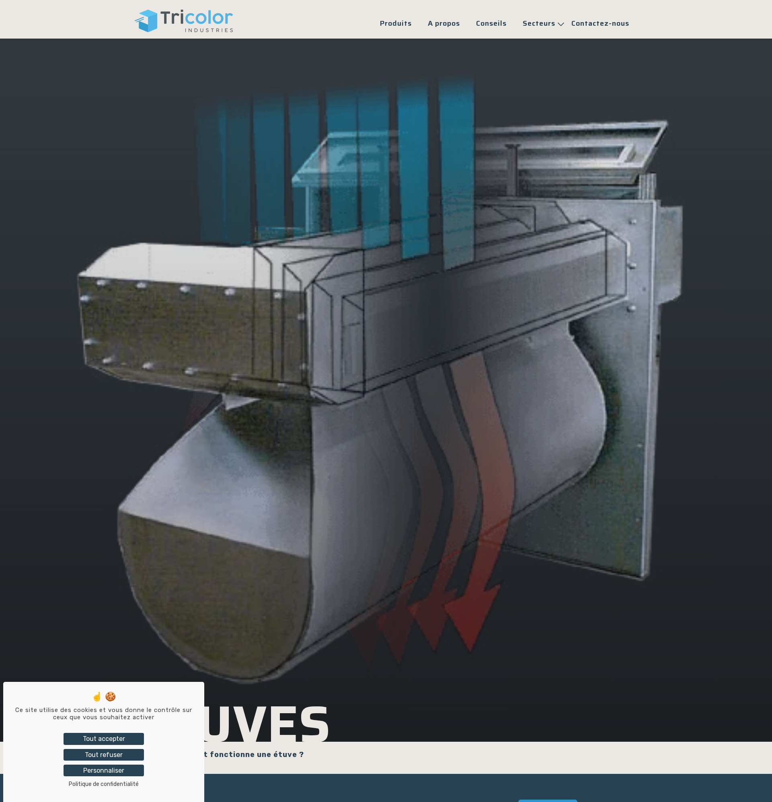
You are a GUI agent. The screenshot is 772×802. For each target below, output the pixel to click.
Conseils (491, 23)
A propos (444, 23)
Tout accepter (104, 739)
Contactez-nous (600, 23)
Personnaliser (103, 770)
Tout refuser (104, 755)
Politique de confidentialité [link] (104, 784)
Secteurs (539, 23)
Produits (396, 23)
